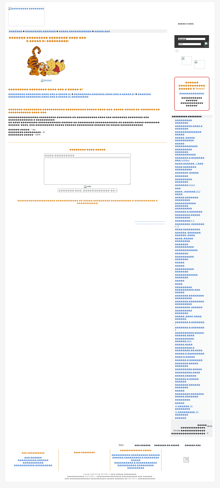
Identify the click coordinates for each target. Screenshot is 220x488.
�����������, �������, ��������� (185, 205)
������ (180, 418)
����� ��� (102, 31)
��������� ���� (187, 372)
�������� (182, 400)
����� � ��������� (189, 353)
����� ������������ (75, 31)
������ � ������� (188, 212)
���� (179, 284)
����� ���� (183, 344)
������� (15, 31)
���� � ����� (185, 357)
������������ (186, 250)
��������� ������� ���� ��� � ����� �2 (104, 94)
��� (178, 188)
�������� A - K (184, 221)
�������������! (191, 93)
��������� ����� (188, 369)
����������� (33, 463)
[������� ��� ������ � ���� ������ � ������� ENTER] (186, 23)
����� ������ (185, 376)
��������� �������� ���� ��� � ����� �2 (39, 94)
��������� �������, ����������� (185, 151)
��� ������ (33, 457)
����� (179, 262)
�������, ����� (187, 173)
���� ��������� (187, 229)
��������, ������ (188, 307)
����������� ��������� (33, 465)
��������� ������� (40, 31)
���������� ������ (33, 460)
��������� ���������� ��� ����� (187, 289)
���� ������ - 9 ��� (189, 163)
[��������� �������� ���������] (26, 25)
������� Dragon (185, 185)
